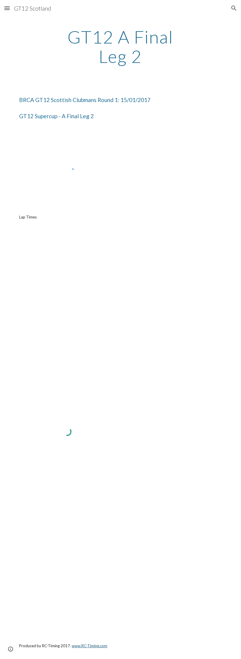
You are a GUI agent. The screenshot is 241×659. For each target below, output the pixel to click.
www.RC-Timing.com (89, 645)
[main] (120, 46)
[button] (7, 8)
